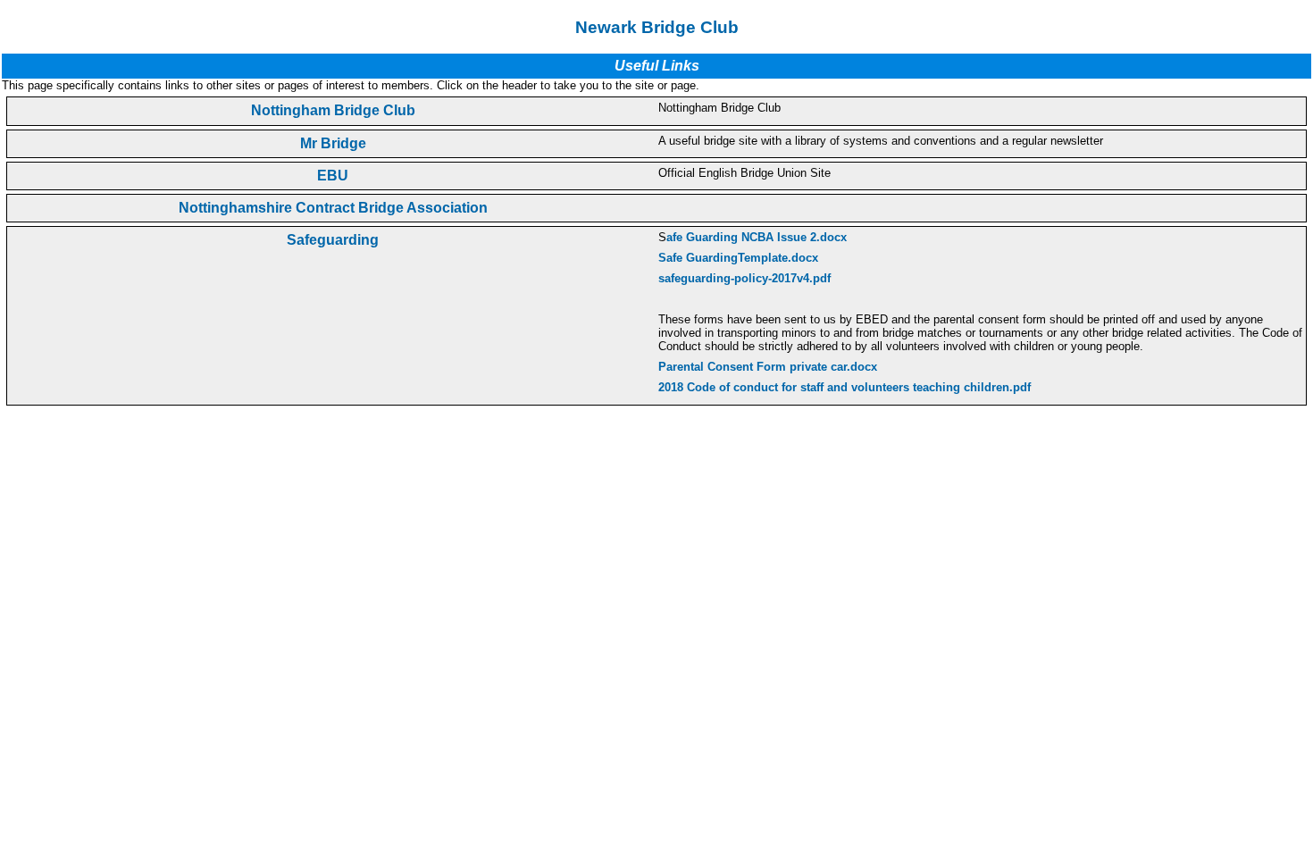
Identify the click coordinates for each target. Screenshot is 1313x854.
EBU (332, 175)
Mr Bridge (333, 143)
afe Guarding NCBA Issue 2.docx (756, 237)
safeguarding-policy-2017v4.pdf (744, 278)
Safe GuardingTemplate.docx (738, 257)
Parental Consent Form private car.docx (767, 366)
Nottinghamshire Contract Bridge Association (333, 207)
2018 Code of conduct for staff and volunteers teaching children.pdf (844, 387)
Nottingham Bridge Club (333, 110)
